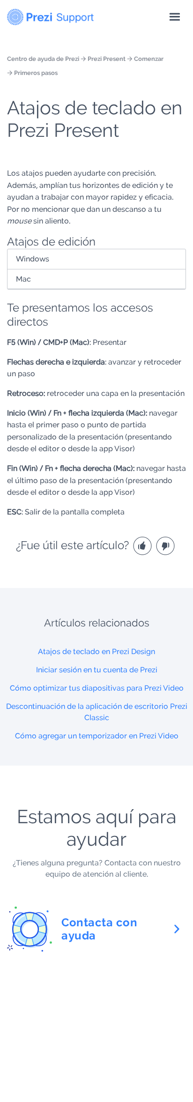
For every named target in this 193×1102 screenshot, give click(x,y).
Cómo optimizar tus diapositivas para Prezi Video (97, 688)
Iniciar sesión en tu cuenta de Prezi (96, 669)
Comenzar (148, 58)
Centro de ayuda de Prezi (43, 58)
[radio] (143, 545)
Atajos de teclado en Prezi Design (96, 651)
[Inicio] (50, 15)
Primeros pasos (36, 72)
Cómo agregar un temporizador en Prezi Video (96, 735)
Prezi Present (107, 58)
